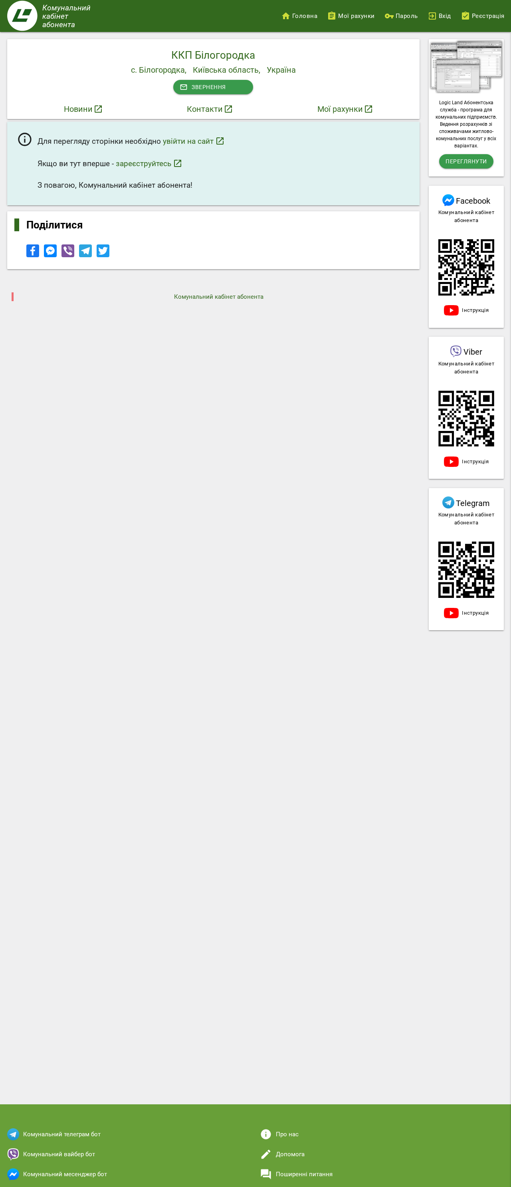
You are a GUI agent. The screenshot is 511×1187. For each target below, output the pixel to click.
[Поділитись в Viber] (68, 255)
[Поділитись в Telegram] (86, 255)
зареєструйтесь (149, 163)
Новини (78, 109)
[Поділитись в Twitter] (103, 255)
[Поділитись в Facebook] (33, 255)
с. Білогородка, (158, 70)
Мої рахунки (340, 109)
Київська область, (226, 70)
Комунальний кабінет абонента (218, 296)
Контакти (205, 109)
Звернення (203, 87)
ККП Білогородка (213, 55)
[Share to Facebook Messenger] (51, 255)
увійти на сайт (194, 141)
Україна (281, 70)
